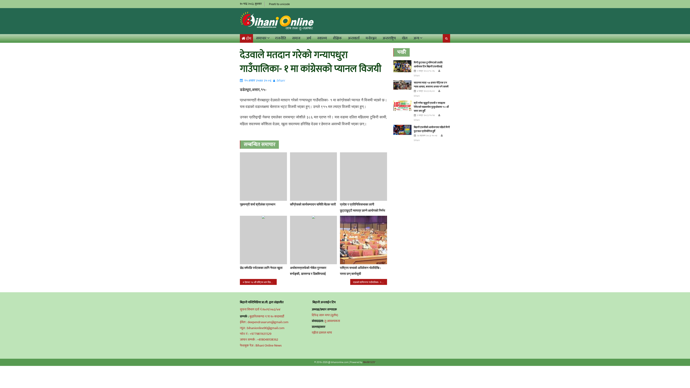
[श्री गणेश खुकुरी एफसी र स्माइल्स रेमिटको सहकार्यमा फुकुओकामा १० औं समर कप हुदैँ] (402, 106)
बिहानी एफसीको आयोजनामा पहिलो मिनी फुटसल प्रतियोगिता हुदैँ (432, 129)
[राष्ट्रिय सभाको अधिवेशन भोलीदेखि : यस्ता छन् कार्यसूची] (363, 240)
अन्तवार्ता (354, 38)
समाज (296, 38)
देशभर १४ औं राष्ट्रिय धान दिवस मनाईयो (261, 282)
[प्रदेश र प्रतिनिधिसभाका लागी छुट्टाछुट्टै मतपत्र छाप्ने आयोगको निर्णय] (363, 176)
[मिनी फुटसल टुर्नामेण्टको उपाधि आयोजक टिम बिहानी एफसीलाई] (402, 66)
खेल (404, 38)
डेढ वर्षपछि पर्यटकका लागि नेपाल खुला (261, 267)
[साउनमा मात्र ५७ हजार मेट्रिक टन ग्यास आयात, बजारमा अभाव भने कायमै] (402, 84)
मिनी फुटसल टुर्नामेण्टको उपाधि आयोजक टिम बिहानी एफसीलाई (428, 64)
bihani (281, 80)
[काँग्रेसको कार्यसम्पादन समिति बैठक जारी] (313, 176)
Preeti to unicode (279, 4)
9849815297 (369, 362)
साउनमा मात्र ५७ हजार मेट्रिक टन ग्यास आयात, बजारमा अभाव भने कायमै (431, 84)
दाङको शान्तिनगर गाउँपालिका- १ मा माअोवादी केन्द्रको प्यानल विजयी (370, 282)
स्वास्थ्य (322, 38)
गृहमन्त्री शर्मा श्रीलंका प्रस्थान (257, 204)
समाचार (261, 38)
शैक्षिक (337, 38)
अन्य (416, 38)
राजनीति (280, 38)
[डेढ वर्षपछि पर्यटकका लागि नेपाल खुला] (263, 240)
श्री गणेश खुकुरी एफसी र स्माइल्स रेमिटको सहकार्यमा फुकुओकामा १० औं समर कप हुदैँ (431, 107)
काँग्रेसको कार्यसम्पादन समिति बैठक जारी (313, 204)
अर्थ (308, 38)
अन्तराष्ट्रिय (389, 38)
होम (248, 38)
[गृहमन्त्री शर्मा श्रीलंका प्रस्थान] (263, 176)
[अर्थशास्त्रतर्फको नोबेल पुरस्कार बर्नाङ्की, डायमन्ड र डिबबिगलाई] (313, 240)
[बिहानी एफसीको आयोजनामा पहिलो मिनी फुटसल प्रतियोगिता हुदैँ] (402, 130)
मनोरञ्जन (371, 38)
